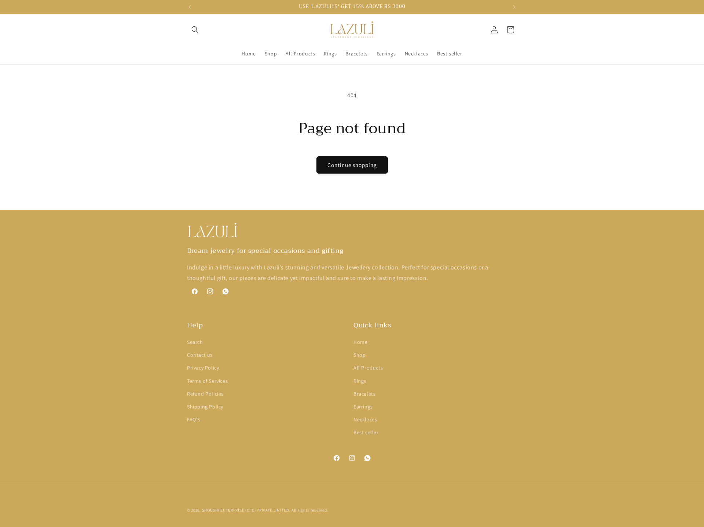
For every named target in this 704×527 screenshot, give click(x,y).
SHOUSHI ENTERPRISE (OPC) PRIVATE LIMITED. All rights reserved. (265, 510)
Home (360, 342)
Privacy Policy (203, 367)
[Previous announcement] (190, 7)
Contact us (200, 355)
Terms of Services (207, 381)
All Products (368, 367)
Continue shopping (352, 164)
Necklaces (365, 419)
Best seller (366, 432)
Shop (359, 355)
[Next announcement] (514, 7)
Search (195, 342)
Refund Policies (205, 393)
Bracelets (364, 393)
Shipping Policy (205, 406)
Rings (359, 381)
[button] (195, 30)
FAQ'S (193, 419)
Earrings (363, 406)
